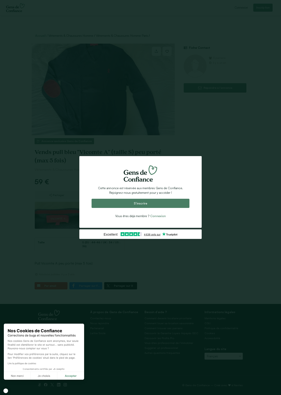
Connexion (158, 216)
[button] (5, 390)
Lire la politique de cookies (22, 363)
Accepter (71, 375)
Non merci (17, 375)
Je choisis (44, 375)
